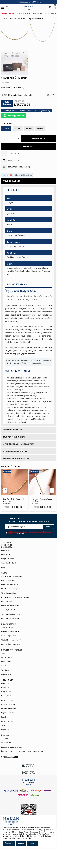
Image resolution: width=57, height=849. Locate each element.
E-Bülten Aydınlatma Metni (17, 532)
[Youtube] (11, 545)
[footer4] (28, 772)
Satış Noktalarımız (7, 559)
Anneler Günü (6, 683)
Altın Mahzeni (6, 674)
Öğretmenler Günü (8, 704)
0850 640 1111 (6, 743)
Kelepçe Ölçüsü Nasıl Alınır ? (11, 644)
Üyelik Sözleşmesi (8, 580)
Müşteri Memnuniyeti (14, 437)
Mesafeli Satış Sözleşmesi (10, 589)
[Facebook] (2, 545)
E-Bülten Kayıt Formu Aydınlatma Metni (15, 597)
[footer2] (28, 765)
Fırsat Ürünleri (6, 662)
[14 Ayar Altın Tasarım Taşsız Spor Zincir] (42, 482)
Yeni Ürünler (8, 13)
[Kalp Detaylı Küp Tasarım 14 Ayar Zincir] (14, 482)
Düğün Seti (5, 730)
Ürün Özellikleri (11, 181)
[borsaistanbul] (28, 813)
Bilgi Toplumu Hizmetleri (10, 618)
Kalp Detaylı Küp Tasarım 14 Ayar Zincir (14, 500)
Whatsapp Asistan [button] (15, 115)
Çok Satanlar (39, 13)
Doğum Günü (6, 696)
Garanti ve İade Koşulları (16, 458)
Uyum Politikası (6, 601)
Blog (3, 567)
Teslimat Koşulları (7, 627)
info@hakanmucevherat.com (11, 747)
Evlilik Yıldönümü (7, 700)
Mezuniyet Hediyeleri (9, 708)
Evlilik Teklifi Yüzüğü (8, 721)
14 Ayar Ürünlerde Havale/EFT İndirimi (28, 2)
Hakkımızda (5, 550)
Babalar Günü (6, 687)
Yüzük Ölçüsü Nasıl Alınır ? (11, 640)
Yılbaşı (3, 725)
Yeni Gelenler (6, 670)
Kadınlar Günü (6, 717)
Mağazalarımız (6, 554)
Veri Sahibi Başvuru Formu (10, 614)
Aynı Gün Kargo (24, 13)
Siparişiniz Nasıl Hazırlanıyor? (18, 444)
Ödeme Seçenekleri (12, 430)
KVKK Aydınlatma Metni (9, 585)
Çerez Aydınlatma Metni (9, 610)
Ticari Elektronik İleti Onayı (11, 593)
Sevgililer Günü (6, 692)
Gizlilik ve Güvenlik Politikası (11, 576)
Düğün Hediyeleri (7, 713)
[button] (11, 493)
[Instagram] (8, 545)
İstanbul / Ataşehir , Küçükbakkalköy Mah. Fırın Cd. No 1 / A (22, 751)
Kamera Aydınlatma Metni (10, 606)
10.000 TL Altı (6, 653)
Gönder (47, 527)
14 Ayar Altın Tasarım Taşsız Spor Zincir (41, 500)
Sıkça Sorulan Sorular (15, 451)
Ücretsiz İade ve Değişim (10, 631)
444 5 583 (5, 739)
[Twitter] (5, 545)
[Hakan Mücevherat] (28, 7)
